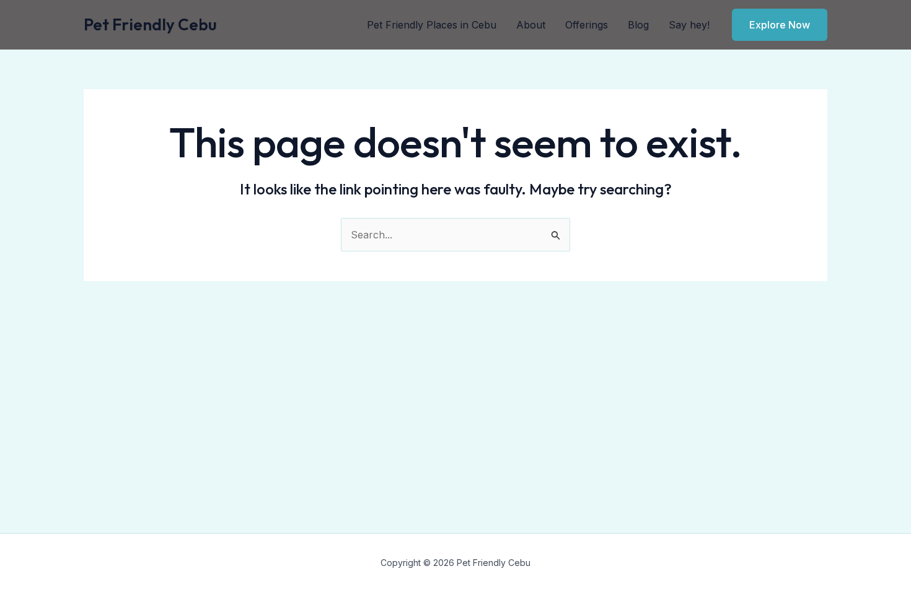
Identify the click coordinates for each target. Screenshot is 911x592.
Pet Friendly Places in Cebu (431, 25)
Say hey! (689, 25)
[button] (779, 25)
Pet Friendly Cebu (150, 24)
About (530, 25)
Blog (638, 25)
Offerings (586, 25)
